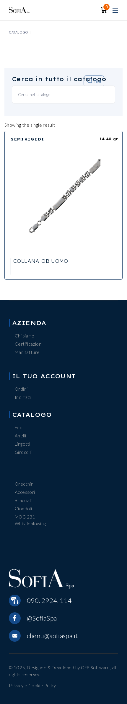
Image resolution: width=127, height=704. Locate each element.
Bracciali (23, 500)
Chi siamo (24, 335)
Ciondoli (23, 508)
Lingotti (22, 444)
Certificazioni (28, 344)
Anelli (20, 435)
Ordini (21, 389)
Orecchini (24, 483)
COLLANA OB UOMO (40, 261)
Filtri (96, 82)
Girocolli (23, 452)
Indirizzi (23, 397)
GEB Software (95, 667)
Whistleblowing (30, 523)
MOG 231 (25, 516)
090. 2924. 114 (49, 600)
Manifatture (27, 352)
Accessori (25, 492)
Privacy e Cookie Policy (32, 685)
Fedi (19, 427)
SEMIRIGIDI (27, 139)
